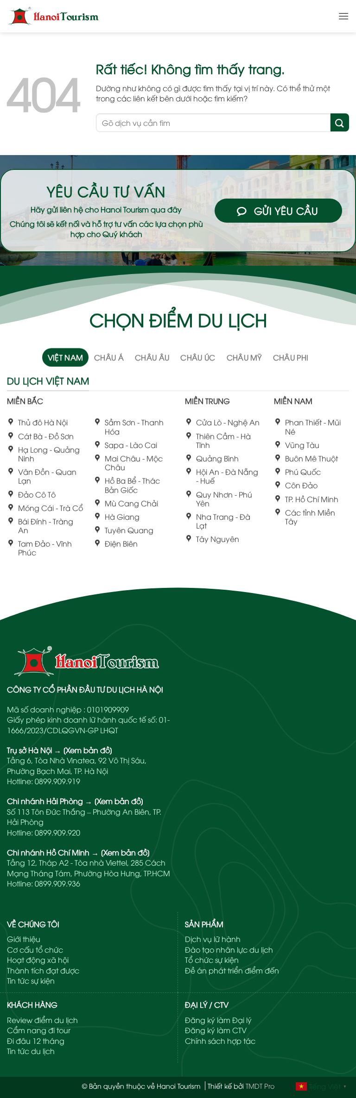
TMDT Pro (260, 1085)
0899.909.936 (57, 883)
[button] (343, 16)
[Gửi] (340, 122)
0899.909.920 (57, 832)
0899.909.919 (57, 781)
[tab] (65, 357)
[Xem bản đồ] (88, 750)
